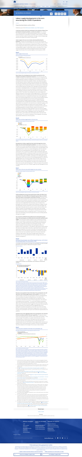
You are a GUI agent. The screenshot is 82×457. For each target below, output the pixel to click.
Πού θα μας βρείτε (26, 432)
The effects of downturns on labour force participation (38, 405)
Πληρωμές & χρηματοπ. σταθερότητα (29, 6)
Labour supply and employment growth (38, 374)
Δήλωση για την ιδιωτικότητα (53, 425)
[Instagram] (60, 438)
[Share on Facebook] (59, 14)
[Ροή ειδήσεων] (67, 438)
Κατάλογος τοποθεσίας (17, 434)
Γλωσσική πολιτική (51, 430)
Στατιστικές (38, 6)
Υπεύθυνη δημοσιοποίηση (40, 429)
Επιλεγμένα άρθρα (36, 8)
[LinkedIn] (58, 438)
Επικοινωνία (25, 430)
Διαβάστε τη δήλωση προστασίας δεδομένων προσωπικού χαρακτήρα (31, 451)
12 (45, 316)
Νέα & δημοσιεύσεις (53, 6)
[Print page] (51, 14)
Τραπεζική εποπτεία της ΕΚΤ (62, 6)
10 (40, 244)
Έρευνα (47, 6)
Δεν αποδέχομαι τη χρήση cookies (55, 454)
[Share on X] (56, 14)
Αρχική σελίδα (16, 8)
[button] (65, 2)
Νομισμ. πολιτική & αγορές (19, 6)
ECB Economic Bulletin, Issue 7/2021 (32, 27)
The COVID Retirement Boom (29, 382)
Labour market (41, 411)
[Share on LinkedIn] (62, 14)
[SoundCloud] (65, 438)
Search (63, 2)
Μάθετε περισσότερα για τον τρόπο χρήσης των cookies (54, 451)
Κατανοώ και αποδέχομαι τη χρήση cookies (27, 454)
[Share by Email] (65, 14)
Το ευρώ (43, 6)
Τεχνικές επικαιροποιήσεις (40, 427)
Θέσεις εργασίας (26, 425)
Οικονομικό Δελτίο (29, 8)
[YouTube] (63, 438)
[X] (55, 438)
